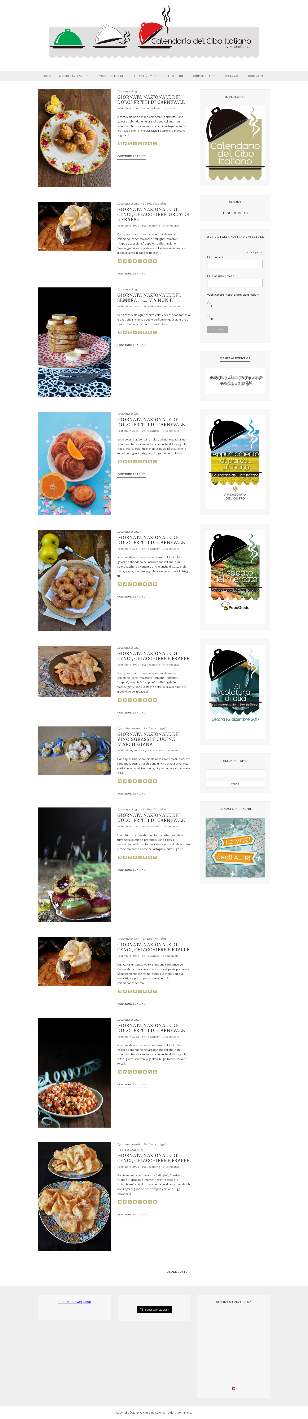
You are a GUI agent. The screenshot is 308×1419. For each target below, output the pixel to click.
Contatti (255, 76)
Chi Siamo (230, 76)
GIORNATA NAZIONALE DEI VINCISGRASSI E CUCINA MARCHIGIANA (148, 739)
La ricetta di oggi (128, 91)
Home (46, 76)
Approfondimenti (128, 728)
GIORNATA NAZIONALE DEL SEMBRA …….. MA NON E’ (149, 298)
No (212, 319)
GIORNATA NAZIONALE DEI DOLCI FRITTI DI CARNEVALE (151, 100)
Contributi (202, 76)
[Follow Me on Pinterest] (233, 1389)
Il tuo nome (215, 257)
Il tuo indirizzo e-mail (221, 276)
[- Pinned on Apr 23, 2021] (211, 1316)
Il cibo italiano (71, 76)
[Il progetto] (235, 143)
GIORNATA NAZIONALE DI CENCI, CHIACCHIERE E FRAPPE (153, 656)
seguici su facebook (74, 1302)
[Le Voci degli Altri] (235, 848)
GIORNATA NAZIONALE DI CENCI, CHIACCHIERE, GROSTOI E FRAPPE (153, 214)
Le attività (143, 76)
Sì (211, 306)
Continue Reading (131, 156)
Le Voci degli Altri (110, 76)
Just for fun (173, 76)
